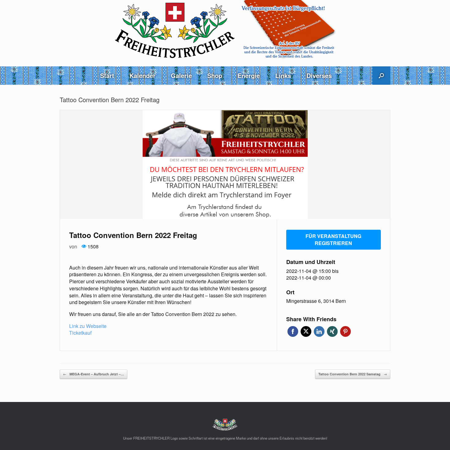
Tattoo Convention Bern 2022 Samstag (352, 374)
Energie (249, 75)
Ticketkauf (80, 332)
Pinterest (345, 331)
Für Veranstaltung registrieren (333, 239)
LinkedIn (319, 331)
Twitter (306, 331)
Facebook (292, 331)
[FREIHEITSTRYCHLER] (225, 30)
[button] (381, 75)
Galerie (181, 75)
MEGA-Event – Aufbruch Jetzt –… (93, 374)
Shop (214, 75)
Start (107, 75)
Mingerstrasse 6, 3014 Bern (316, 301)
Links (283, 75)
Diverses (319, 75)
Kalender (142, 75)
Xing (332, 331)
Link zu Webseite (88, 325)
